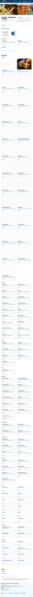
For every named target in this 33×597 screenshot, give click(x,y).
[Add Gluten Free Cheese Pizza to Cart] (30, 306)
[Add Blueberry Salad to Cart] (30, 352)
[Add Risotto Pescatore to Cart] (30, 463)
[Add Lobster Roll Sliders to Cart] (30, 176)
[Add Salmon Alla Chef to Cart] (15, 469)
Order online (7, 589)
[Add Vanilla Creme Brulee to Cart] (30, 563)
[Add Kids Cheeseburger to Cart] (15, 536)
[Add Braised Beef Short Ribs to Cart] (15, 125)
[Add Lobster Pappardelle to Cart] (30, 107)
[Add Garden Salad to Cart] (15, 364)
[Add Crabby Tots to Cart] (15, 90)
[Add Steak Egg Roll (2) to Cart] (30, 331)
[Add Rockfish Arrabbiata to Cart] (15, 193)
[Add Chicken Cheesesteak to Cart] (30, 394)
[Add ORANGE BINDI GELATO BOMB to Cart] (15, 563)
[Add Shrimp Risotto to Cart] (15, 475)
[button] (15, 1)
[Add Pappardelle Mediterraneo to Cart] (15, 210)
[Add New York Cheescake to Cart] (30, 557)
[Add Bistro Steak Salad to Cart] (15, 352)
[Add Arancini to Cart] (30, 73)
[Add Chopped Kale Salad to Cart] (15, 227)
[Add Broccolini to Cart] (15, 521)
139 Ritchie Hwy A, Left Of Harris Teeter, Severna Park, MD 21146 (11, 586)
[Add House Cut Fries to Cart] (15, 490)
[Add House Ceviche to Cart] (15, 312)
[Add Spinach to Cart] (30, 515)
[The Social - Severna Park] (4, 1)
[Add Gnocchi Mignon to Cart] (15, 261)
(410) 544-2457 (3, 585)
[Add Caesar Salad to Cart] (15, 358)
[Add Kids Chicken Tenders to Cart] (30, 530)
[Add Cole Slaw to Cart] (15, 503)
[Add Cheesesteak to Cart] (15, 44)
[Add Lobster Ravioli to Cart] (15, 463)
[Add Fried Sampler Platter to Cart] (15, 306)
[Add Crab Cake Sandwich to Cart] (30, 412)
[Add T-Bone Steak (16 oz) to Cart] (15, 448)
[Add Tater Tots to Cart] (15, 515)
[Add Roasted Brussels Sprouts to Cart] (15, 331)
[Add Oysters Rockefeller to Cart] (30, 90)
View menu (2, 589)
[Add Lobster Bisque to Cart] (15, 73)
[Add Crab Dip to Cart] (30, 293)
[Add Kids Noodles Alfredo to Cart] (30, 536)
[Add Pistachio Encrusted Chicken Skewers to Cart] (30, 142)
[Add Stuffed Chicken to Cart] (30, 433)
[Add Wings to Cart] (30, 337)
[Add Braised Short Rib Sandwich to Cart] (30, 381)
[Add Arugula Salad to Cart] (15, 345)
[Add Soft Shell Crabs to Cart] (30, 210)
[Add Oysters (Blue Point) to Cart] (30, 324)
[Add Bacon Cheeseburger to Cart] (15, 381)
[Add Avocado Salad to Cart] (30, 345)
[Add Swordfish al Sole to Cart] (15, 244)
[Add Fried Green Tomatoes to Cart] (15, 107)
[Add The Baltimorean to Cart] (15, 406)
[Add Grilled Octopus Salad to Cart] (15, 279)
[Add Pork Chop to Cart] (30, 454)
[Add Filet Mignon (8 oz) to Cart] (15, 442)
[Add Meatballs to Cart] (30, 312)
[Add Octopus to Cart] (15, 324)
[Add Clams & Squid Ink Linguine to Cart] (30, 475)
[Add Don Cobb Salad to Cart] (30, 358)
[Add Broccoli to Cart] (15, 509)
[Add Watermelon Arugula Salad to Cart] (30, 261)
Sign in (30, 1)
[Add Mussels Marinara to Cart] (30, 318)
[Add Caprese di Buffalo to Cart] (30, 287)
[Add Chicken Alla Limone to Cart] (30, 427)
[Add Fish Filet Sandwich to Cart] (30, 227)
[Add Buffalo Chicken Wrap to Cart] (15, 387)
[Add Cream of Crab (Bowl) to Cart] (15, 373)
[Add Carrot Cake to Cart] (15, 544)
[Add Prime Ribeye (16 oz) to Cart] (30, 442)
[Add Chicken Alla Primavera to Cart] (15, 433)
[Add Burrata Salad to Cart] (15, 287)
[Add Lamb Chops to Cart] (15, 454)
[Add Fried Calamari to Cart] (15, 300)
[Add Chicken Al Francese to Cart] (15, 427)
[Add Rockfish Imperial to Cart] (15, 482)
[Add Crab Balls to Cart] (15, 293)
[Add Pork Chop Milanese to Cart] (15, 159)
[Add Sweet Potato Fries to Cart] (30, 490)
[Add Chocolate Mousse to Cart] (30, 544)
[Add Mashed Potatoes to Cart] (15, 496)
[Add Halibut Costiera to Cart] (30, 244)
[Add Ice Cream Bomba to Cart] (30, 551)
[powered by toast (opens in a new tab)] (4, 593)
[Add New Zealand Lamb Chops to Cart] (15, 176)
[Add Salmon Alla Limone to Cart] (30, 469)
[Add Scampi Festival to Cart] (30, 125)
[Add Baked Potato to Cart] (15, 50)
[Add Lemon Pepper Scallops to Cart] (30, 193)
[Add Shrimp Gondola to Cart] (15, 142)
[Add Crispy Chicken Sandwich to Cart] (15, 400)
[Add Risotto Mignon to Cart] (30, 159)
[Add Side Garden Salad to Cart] (30, 521)
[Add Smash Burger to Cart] (30, 44)
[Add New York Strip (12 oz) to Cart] (30, 448)
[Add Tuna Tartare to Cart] (15, 337)
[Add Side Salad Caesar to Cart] (30, 503)
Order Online (25, 1)
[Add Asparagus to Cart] (30, 509)
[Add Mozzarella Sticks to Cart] (15, 318)
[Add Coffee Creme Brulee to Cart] (15, 551)
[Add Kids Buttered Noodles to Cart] (15, 530)
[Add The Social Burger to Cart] (30, 406)
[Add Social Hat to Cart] (15, 576)
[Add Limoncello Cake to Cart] (15, 557)
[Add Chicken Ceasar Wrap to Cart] (15, 394)
